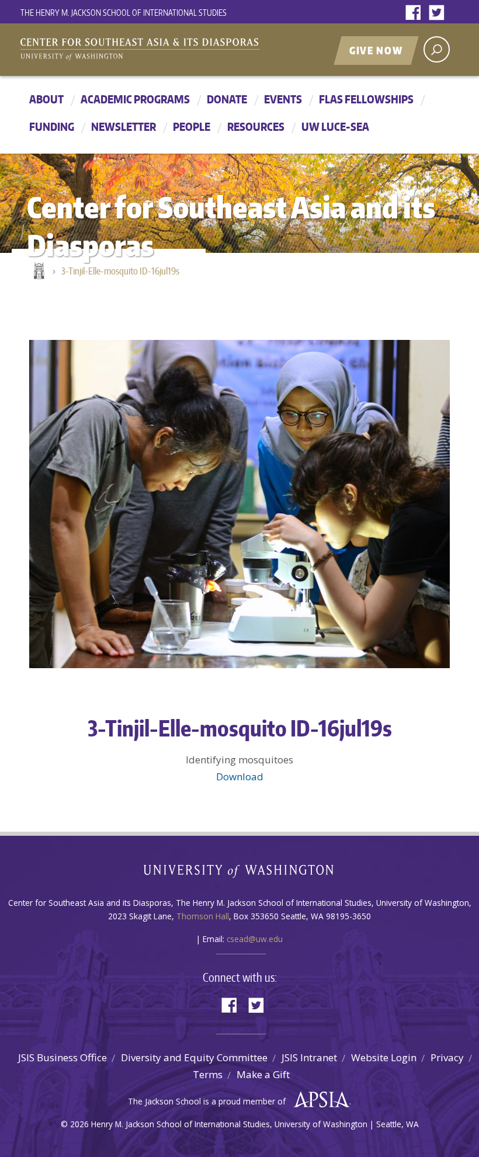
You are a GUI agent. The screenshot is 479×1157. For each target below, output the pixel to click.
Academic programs (135, 99)
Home (38, 271)
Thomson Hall (202, 916)
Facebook (415, 13)
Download (239, 776)
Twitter (439, 13)
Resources (255, 126)
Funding (51, 126)
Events (283, 99)
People (191, 126)
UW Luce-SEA (335, 126)
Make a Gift (263, 1074)
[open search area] (437, 49)
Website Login (383, 1057)
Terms (208, 1074)
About (46, 99)
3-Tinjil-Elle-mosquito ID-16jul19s (120, 271)
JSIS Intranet (309, 1057)
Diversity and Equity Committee (194, 1057)
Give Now (376, 50)
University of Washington (240, 873)
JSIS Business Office (62, 1057)
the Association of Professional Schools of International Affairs (318, 1100)
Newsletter (123, 126)
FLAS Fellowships (366, 99)
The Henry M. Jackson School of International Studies (123, 13)
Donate (227, 99)
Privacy (447, 1057)
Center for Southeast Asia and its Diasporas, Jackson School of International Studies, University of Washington (151, 50)
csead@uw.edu (255, 938)
